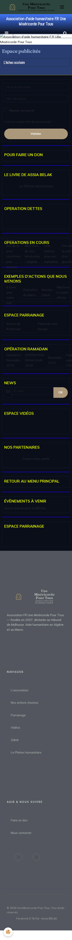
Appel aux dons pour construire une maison (13, 253)
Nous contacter (21, 833)
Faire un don (19, 820)
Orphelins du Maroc (30, 292)
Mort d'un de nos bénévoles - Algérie (32, 253)
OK (60, 392)
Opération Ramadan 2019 (13, 360)
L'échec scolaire (14, 62)
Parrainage (18, 715)
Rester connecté (22, 110)
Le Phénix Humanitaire (36, 186)
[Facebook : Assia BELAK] (18, 857)
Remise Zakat (46, 292)
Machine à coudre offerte (62, 292)
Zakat (15, 740)
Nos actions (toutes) (24, 703)
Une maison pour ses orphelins (51, 253)
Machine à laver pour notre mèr (12, 292)
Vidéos (15, 727)
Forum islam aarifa (36, 459)
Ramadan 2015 (55, 360)
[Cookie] (8, 931)
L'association (19, 690)
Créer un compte (14, 121)
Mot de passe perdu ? (39, 121)
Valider (36, 134)
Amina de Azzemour (13, 326)
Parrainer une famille (47, 326)
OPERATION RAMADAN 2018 (34, 360)
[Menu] (62, 7)
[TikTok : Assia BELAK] (36, 857)
